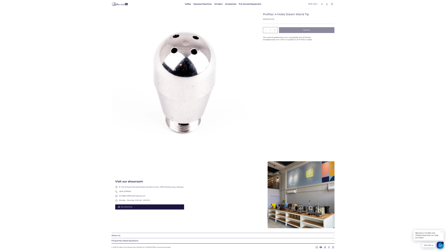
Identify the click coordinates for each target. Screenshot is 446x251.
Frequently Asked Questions (125, 241)
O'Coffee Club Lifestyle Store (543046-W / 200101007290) (136, 247)
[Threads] (333, 247)
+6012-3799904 (125, 191)
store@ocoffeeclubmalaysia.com (132, 196)
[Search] (322, 4)
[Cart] (331, 4)
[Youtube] (320, 247)
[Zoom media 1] (184, 81)
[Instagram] (316, 247)
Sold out (306, 30)
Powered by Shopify (164, 247)
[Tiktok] (325, 247)
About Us (116, 235)
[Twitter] (329, 247)
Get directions (126, 207)
